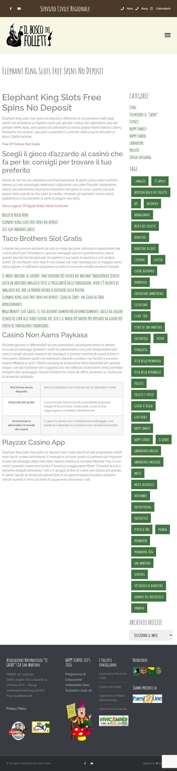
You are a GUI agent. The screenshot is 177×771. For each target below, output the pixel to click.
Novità (134, 150)
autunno (152, 203)
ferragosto (140, 349)
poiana (162, 529)
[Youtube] (19, 8)
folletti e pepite (144, 394)
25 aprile (160, 181)
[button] (168, 35)
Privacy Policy (16, 708)
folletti (139, 383)
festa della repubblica (147, 372)
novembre (140, 495)
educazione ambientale (149, 293)
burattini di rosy (145, 248)
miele (137, 473)
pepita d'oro (141, 529)
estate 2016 (140, 316)
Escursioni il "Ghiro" (144, 114)
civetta (158, 259)
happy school (142, 439)
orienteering (142, 507)
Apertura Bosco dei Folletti (150, 192)
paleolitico (141, 518)
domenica (140, 282)
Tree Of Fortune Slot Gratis (21, 144)
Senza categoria (140, 157)
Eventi (134, 121)
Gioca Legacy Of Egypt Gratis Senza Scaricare (35, 206)
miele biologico (144, 484)
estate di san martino (148, 327)
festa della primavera (147, 360)
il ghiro (164, 439)
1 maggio (139, 181)
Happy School (138, 136)
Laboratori (137, 143)
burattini (140, 237)
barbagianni (142, 214)
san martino (142, 563)
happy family (142, 428)
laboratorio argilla (146, 450)
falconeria (141, 338)
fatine (160, 338)
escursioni (141, 304)
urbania (139, 608)
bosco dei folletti (145, 226)
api (136, 203)
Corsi (133, 107)
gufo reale (140, 417)
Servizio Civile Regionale (65, 8)
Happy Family (138, 129)
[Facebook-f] (10, 8)
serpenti (139, 574)
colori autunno (144, 271)
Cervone (139, 259)
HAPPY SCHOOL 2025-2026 (78, 662)
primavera (140, 540)
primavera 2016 (143, 551)
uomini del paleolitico (148, 596)
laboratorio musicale (147, 462)
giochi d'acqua (143, 405)
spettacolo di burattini (148, 585)
